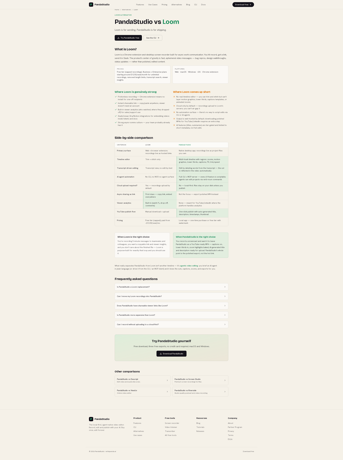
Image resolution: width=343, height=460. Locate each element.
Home (117, 10)
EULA (230, 439)
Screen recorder (172, 423)
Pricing (164, 4)
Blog (188, 4)
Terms (230, 435)
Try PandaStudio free (130, 38)
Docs (203, 4)
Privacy (231, 431)
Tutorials (200, 427)
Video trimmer (171, 427)
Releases (200, 431)
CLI (195, 4)
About (230, 423)
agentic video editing (189, 265)
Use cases (137, 435)
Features (140, 4)
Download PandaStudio (173, 353)
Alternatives (177, 4)
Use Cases (152, 4)
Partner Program (235, 427)
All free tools (170, 435)
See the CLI (151, 38)
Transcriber (170, 431)
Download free (241, 4)
